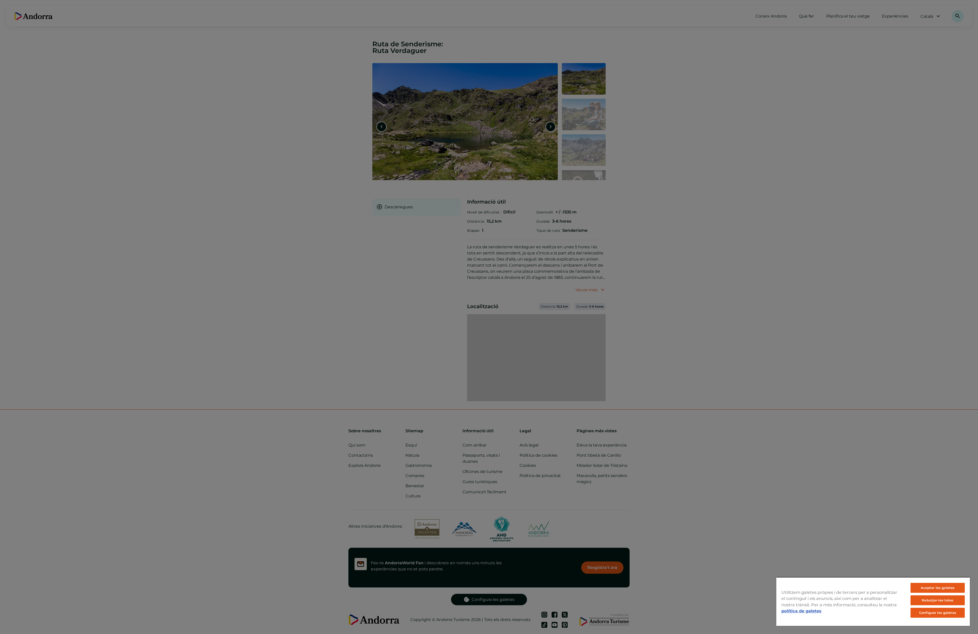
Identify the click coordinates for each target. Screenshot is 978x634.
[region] (873, 601)
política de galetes (801, 610)
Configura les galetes (937, 613)
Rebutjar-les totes (937, 600)
